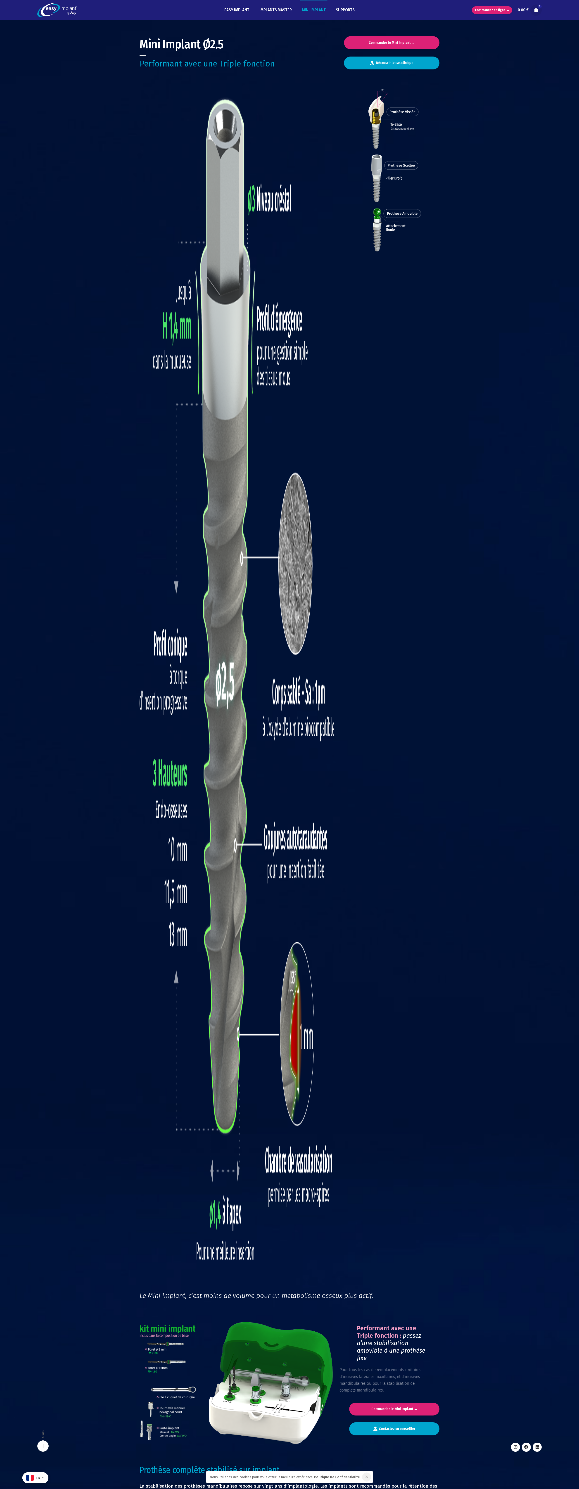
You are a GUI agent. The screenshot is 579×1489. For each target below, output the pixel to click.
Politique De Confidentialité (337, 1477)
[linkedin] (537, 1447)
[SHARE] (43, 1446)
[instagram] (515, 1447)
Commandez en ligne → (492, 10)
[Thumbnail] (57, 10)
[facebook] (526, 1447)
